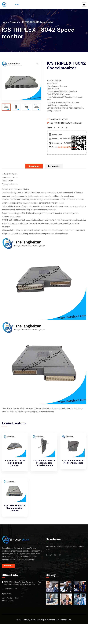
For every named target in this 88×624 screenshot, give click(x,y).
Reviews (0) (53, 166)
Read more (22, 439)
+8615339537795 (10, 589)
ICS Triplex (63, 119)
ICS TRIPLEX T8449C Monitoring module (73, 461)
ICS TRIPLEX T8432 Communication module (14, 508)
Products (14, 22)
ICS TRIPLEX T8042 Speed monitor (68, 123)
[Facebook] (55, 128)
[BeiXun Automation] (10, 4)
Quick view (22, 444)
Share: (49, 128)
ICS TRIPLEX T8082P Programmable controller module (44, 463)
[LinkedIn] (66, 128)
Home (4, 22)
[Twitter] (58, 128)
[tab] (34, 166)
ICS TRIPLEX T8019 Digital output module (15, 463)
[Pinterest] (62, 128)
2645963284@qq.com (67, 147)
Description (34, 166)
